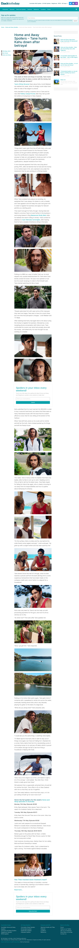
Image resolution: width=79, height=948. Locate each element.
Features (30, 9)
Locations (43, 9)
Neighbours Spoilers (6, 932)
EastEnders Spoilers (26, 930)
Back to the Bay (10, 3)
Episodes (12, 9)
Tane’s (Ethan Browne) (22, 84)
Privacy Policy (16, 941)
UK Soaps (64, 3)
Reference (36, 9)
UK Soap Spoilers (26, 925)
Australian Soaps (6, 925)
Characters (5, 9)
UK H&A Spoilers (46, 3)
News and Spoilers (21, 9)
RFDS (59, 3)
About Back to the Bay (66, 932)
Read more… (18, 890)
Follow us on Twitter (65, 929)
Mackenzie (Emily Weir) (38, 215)
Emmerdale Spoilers (26, 929)
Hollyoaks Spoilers (26, 932)
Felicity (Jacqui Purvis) (27, 94)
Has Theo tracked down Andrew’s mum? (30, 880)
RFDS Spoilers (5, 934)
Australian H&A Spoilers (35, 3)
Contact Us (63, 934)
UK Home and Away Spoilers (8, 930)
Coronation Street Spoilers (28, 927)
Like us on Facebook (66, 930)
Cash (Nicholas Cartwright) (31, 220)
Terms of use (9, 941)
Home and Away (7, 55)
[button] (76, 9)
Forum (49, 9)
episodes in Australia (32, 800)
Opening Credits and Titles (48, 927)
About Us (3, 941)
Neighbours (54, 3)
